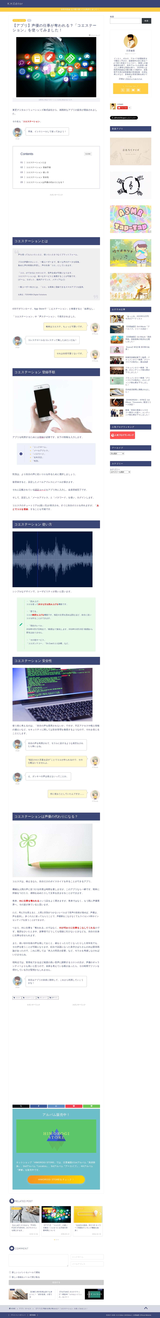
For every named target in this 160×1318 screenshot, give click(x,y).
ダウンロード (43, 998)
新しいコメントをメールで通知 (26, 1272)
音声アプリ (54, 998)
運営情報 (33, 1315)
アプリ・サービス (19, 20)
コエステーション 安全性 (37, 177)
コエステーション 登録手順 (38, 167)
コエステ (17, 998)
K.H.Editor (15, 3)
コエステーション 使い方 (37, 172)
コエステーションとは (36, 162)
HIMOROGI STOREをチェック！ (56, 1179)
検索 (112, 17)
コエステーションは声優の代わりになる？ (45, 182)
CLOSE (88, 154)
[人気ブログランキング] (130, 435)
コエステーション (29, 998)
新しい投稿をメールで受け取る (26, 1277)
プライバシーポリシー (18, 1315)
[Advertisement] (56, 214)
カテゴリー (115, 469)
